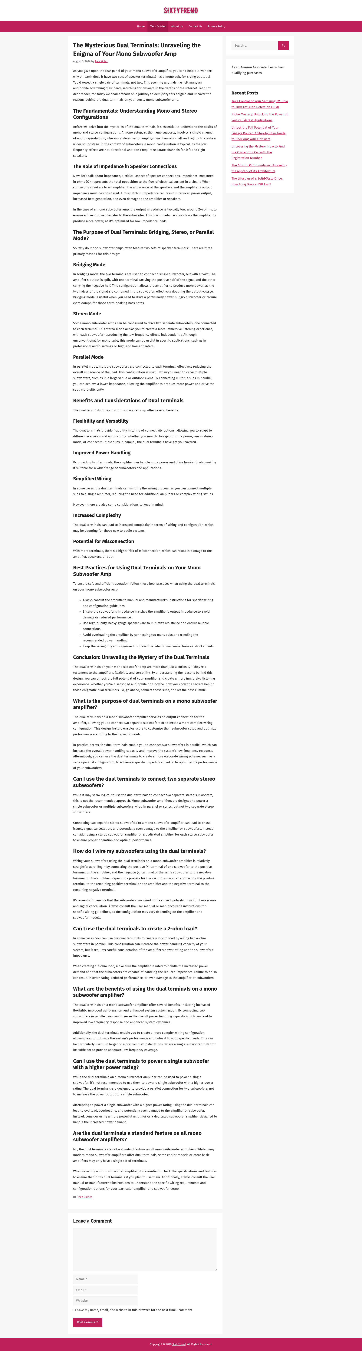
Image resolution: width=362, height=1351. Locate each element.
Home (141, 26)
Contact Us (195, 26)
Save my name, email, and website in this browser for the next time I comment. (135, 1310)
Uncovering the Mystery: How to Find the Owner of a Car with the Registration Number (258, 152)
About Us (177, 26)
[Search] (283, 45)
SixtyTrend (179, 1344)
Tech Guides (158, 26)
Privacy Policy (216, 26)
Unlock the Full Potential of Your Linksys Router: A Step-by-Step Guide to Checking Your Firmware (258, 133)
